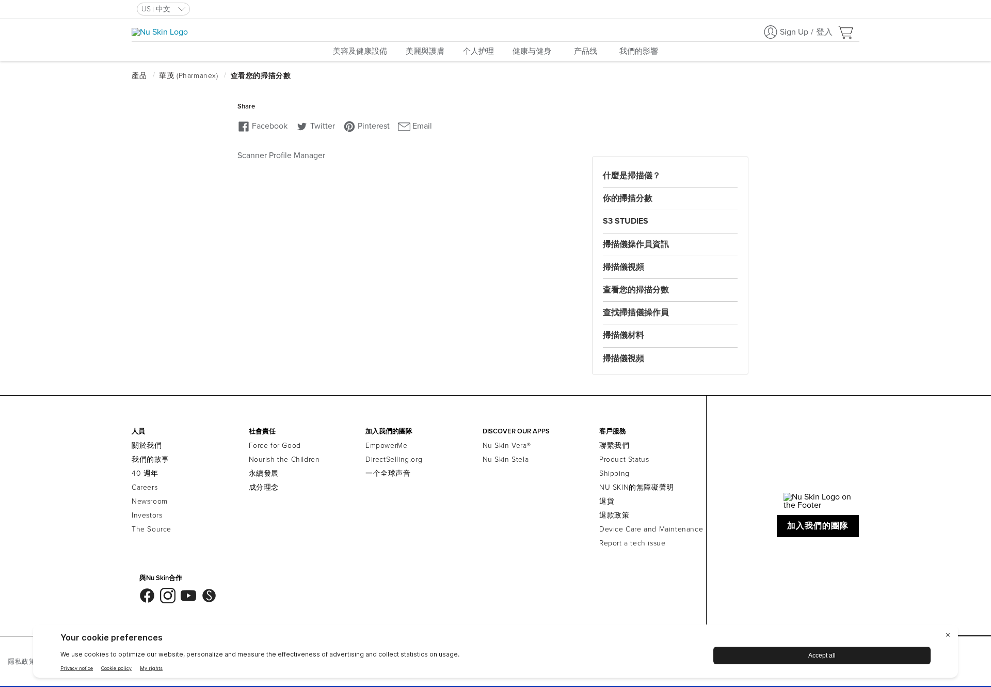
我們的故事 (150, 459)
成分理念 (264, 487)
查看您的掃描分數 (636, 290)
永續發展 (264, 473)
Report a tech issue (632, 543)
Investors (147, 515)
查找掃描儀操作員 (636, 312)
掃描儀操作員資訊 (636, 244)
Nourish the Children (284, 459)
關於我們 (147, 445)
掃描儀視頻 (623, 267)
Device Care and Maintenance (651, 529)
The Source (151, 529)
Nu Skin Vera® (507, 445)
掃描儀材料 (623, 335)
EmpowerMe (386, 445)
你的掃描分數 (627, 198)
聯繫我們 (614, 445)
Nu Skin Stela (506, 459)
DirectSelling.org (393, 459)
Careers (144, 487)
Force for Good (275, 445)
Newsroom (150, 501)
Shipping (614, 473)
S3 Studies (625, 221)
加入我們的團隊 (818, 526)
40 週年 (145, 473)
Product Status (624, 459)
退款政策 (614, 515)
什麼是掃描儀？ (632, 175)
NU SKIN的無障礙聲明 (636, 487)
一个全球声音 (388, 473)
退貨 (606, 501)
